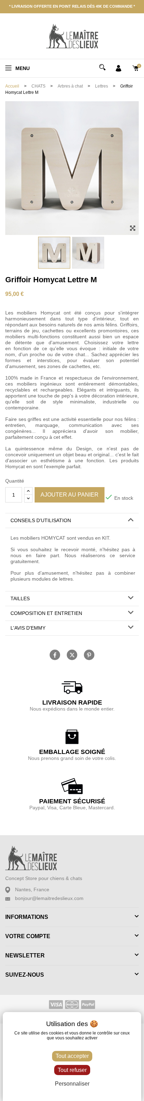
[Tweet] (72, 655)
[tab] (72, 520)
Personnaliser (72, 1084)
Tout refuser (72, 1070)
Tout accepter (72, 1056)
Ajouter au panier (70, 495)
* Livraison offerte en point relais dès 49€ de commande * (72, 6)
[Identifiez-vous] (118, 67)
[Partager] (55, 655)
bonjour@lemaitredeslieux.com (49, 898)
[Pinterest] (89, 655)
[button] (72, 521)
